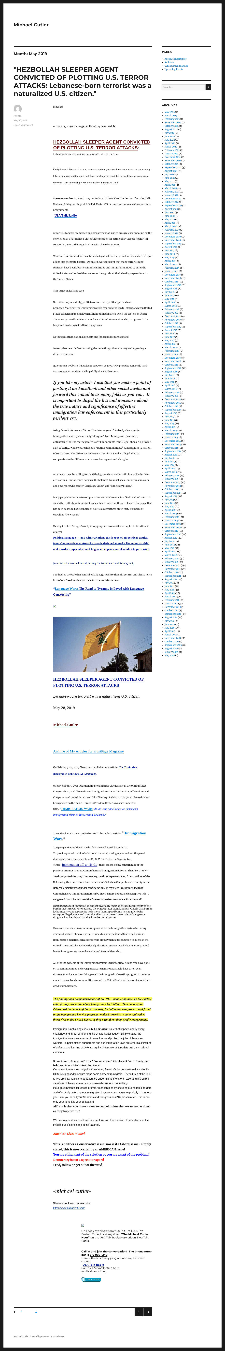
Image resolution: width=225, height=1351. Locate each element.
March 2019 (171, 264)
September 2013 (173, 492)
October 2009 (172, 641)
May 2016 (170, 382)
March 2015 (171, 430)
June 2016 (170, 378)
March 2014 (171, 472)
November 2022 (173, 122)
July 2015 (169, 416)
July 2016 (169, 375)
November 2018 (173, 278)
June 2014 (170, 461)
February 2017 (172, 351)
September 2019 (173, 243)
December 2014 (173, 441)
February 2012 (172, 558)
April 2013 (170, 510)
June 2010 (170, 624)
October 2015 (171, 406)
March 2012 (171, 555)
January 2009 (172, 652)
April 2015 (170, 427)
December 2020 (173, 198)
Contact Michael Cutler (176, 65)
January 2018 (171, 312)
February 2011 (172, 600)
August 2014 (171, 454)
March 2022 (171, 146)
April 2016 (170, 385)
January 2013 (171, 520)
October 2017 (171, 323)
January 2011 (171, 603)
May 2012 (169, 548)
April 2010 (170, 631)
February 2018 (172, 309)
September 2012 (173, 534)
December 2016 (173, 357)
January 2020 (171, 233)
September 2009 (173, 645)
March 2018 (171, 306)
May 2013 (169, 506)
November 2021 (173, 160)
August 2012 (171, 537)
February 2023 (172, 119)
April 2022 (170, 143)
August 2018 (171, 288)
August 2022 (171, 129)
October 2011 (171, 572)
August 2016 (171, 371)
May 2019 (170, 257)
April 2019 (170, 261)
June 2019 (170, 254)
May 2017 (169, 340)
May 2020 (170, 219)
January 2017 (171, 354)
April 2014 (170, 468)
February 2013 (172, 517)
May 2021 (169, 181)
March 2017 (171, 347)
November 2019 (173, 240)
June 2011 (169, 586)
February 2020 (172, 229)
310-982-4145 (98, 1254)
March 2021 (171, 188)
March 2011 (171, 596)
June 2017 (170, 337)
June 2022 (170, 136)
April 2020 (170, 222)
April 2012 (170, 551)
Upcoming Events (174, 69)
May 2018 (169, 299)
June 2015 (170, 420)
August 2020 (171, 209)
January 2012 (171, 562)
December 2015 (173, 399)
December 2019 (173, 236)
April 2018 (170, 302)
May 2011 (169, 589)
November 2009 (173, 638)
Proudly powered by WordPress (48, 1336)
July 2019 (169, 250)
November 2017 (173, 319)
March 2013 (171, 513)
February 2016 (172, 392)
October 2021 (171, 164)
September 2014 (173, 451)
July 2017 (169, 333)
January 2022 (171, 153)
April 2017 (170, 344)
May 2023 (170, 112)
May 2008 (170, 655)
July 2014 (169, 458)
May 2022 (170, 139)
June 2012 (170, 544)
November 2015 (173, 402)
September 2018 (173, 285)
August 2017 (171, 330)
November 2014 (173, 444)
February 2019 (172, 267)
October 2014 (171, 447)
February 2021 (172, 191)
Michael (18, 115)
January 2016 (171, 396)
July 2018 (169, 292)
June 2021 (170, 177)
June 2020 (170, 216)
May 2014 (169, 465)
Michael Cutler (31, 25)
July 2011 (169, 582)
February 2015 (172, 434)
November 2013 (173, 486)
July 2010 (169, 620)
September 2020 (173, 205)
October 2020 (172, 202)
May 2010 (169, 627)
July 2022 (169, 133)
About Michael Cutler (175, 59)
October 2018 (171, 281)
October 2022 (172, 126)
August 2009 (171, 648)
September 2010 (173, 614)
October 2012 (171, 530)
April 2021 (170, 184)
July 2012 (169, 541)
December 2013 (173, 482)
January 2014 (171, 479)
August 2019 (171, 247)
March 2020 (171, 226)
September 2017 (173, 326)
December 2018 (173, 274)
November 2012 (173, 527)
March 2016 (171, 389)
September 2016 (173, 368)
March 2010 (171, 634)
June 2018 (170, 295)
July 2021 (169, 174)
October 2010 (171, 610)
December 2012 (173, 524)
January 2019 (171, 271)
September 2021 (173, 167)
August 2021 (171, 171)
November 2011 (173, 569)
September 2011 (173, 575)
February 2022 (172, 150)
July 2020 (169, 212)
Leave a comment (23, 125)
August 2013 (171, 496)
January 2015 (171, 437)
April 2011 (170, 593)
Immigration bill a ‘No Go (79, 864)
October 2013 (171, 489)
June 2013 (170, 503)
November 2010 (173, 607)
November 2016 (173, 361)
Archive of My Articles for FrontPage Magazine (88, 751)
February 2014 (172, 475)
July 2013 (169, 499)
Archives (169, 62)
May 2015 (169, 423)
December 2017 (173, 316)
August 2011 (171, 579)
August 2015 (171, 413)
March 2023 (171, 115)
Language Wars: (67, 588)
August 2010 (171, 617)
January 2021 (171, 195)
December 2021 (173, 157)
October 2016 (171, 364)
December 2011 (172, 565)
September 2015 (173, 409)
